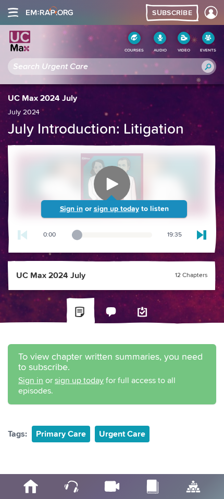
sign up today (116, 209)
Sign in (71, 209)
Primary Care (61, 434)
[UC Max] (20, 41)
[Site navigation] (13, 12)
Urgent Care (122, 434)
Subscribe (172, 13)
